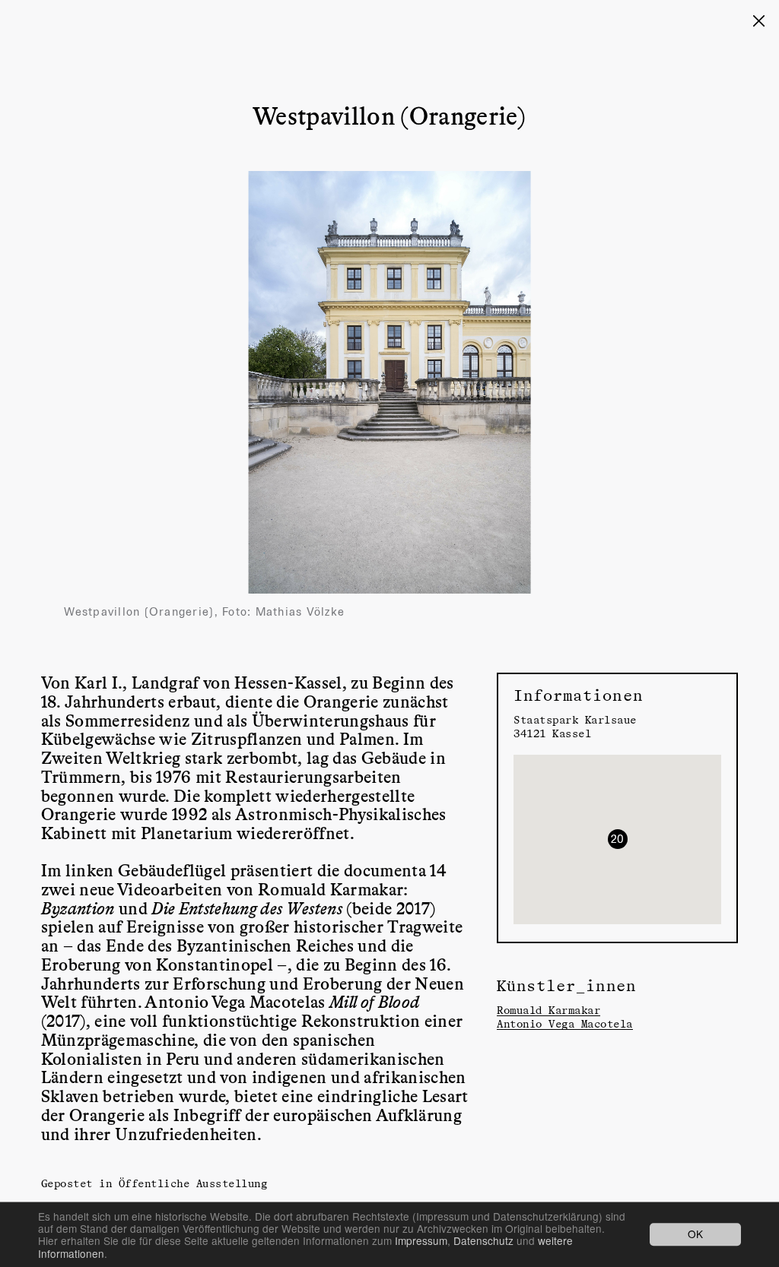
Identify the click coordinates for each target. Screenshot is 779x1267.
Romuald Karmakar (548, 1009)
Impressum (421, 1240)
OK (695, 1234)
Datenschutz (483, 1240)
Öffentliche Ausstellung (193, 1183)
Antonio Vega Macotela (565, 1023)
